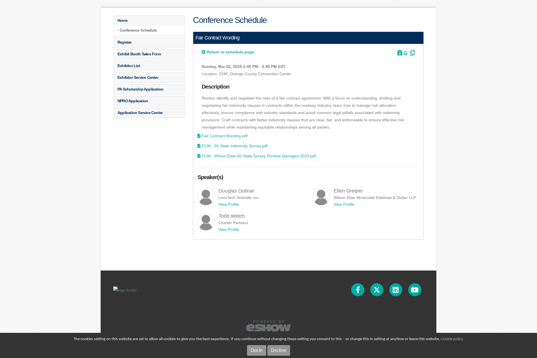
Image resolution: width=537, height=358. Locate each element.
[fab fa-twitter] (377, 290)
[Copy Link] (411, 53)
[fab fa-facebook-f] (358, 290)
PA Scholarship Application (140, 89)
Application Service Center (139, 112)
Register (124, 42)
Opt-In (257, 350)
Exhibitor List (128, 65)
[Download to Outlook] (399, 53)
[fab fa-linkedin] (396, 290)
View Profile (228, 204)
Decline (278, 350)
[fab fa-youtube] (415, 290)
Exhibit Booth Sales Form (139, 54)
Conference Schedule (138, 30)
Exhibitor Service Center (137, 77)
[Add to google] (406, 53)
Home (122, 20)
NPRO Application (132, 101)
